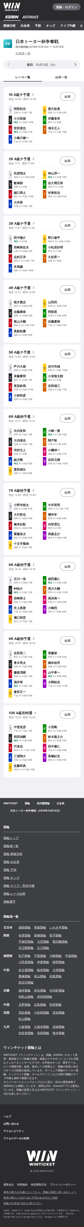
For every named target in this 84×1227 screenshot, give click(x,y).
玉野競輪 (25, 1004)
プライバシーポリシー (63, 1184)
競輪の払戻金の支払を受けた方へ (22, 1203)
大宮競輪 (43, 941)
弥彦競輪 (25, 935)
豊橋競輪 (25, 976)
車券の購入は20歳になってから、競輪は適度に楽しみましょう (39, 1192)
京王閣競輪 (26, 948)
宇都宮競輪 (26, 941)
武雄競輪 (59, 1027)
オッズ (50, 25)
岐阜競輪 (43, 970)
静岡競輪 (59, 962)
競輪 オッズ (11, 878)
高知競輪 (59, 1012)
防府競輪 (56, 1004)
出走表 (25, 25)
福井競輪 (25, 990)
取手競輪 (56, 935)
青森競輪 (40, 927)
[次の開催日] (75, 64)
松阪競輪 (56, 976)
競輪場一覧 (11, 846)
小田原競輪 (26, 962)
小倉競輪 (25, 1027)
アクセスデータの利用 (16, 1138)
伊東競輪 (43, 962)
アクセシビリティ (13, 1131)
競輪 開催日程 (12, 854)
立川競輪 (43, 948)
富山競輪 (40, 976)
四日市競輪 (26, 982)
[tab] (61, 76)
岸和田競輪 (44, 996)
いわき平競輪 (59, 927)
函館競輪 (25, 927)
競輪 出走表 (11, 862)
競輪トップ (11, 838)
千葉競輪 (40, 956)
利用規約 (22, 1184)
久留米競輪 (41, 1027)
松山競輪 (25, 1019)
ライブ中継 (67, 25)
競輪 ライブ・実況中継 (18, 885)
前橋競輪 (40, 935)
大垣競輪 (59, 970)
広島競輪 (40, 1004)
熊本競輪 (59, 1033)
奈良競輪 (40, 990)
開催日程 (9, 25)
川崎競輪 (56, 956)
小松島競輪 (41, 1012)
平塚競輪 (71, 956)
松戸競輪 (25, 956)
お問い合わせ (11, 1123)
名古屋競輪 (26, 970)
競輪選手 (9, 901)
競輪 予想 (9, 870)
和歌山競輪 (26, 996)
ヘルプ (7, 1116)
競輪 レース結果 (14, 893)
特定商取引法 (39, 1184)
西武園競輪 (60, 941)
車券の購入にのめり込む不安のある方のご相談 (30, 1197)
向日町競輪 (57, 990)
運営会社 (8, 1184)
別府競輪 (43, 1033)
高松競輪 (25, 1012)
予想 (38, 25)
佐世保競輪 (26, 1033)
